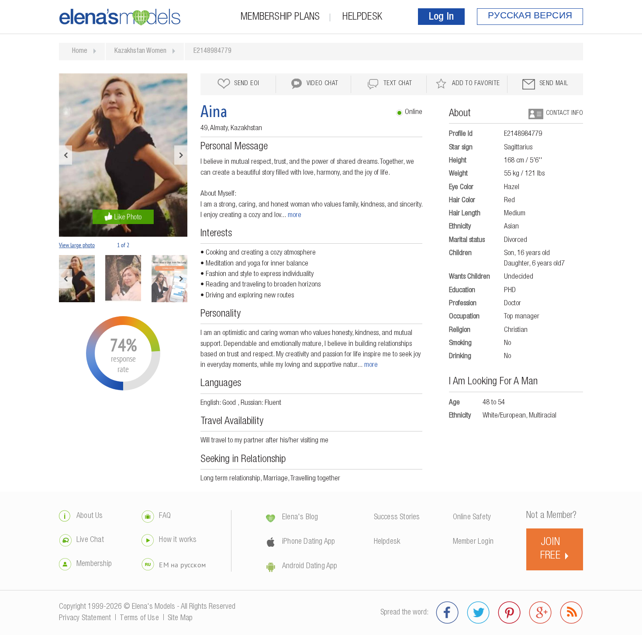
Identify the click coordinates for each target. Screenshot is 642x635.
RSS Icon (571, 612)
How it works (177, 540)
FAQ (165, 516)
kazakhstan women (140, 51)
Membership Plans (280, 17)
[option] (123, 155)
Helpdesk (362, 17)
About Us (89, 516)
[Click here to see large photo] (123, 155)
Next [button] (180, 155)
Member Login (473, 542)
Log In (441, 17)
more (294, 215)
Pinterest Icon (509, 612)
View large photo (77, 245)
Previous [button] (65, 155)
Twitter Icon (478, 612)
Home (79, 51)
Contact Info (564, 113)
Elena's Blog (300, 517)
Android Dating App (310, 566)
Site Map (180, 618)
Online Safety (472, 517)
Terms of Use (139, 618)
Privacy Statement (85, 618)
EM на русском (182, 564)
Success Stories (397, 517)
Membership (94, 564)
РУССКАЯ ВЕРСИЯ (530, 16)
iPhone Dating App (308, 542)
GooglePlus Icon (540, 612)
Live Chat (90, 540)
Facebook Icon (447, 612)
